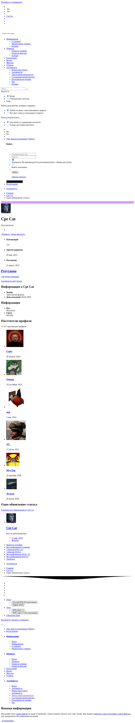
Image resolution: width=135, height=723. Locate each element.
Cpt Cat (11, 528)
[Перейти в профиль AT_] (16, 439)
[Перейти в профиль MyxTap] (13, 465)
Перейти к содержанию (11, 2)
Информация (12, 39)
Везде (12, 96)
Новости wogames (14, 545)
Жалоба (15, 540)
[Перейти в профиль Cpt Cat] (11, 522)
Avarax (10, 493)
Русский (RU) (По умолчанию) (25, 602)
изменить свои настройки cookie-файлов (112, 714)
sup (8, 412)
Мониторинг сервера (21, 44)
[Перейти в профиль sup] (16, 407)
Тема (8, 607)
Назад (14, 641)
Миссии (10, 63)
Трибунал (10, 559)
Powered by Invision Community (15, 620)
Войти (15, 172)
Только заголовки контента (22, 125)
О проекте (16, 41)
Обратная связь (13, 615)
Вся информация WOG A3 (18, 554)
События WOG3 (13, 552)
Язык (8, 599)
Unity (9, 351)
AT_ (8, 444)
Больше (15, 46)
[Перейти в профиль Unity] (14, 346)
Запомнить (16, 162)
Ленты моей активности (22, 74)
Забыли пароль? (19, 177)
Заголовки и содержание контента (25, 122)
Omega (10, 379)
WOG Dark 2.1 (18, 610)
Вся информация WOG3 (17, 557)
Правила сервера (19, 51)
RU (8, 9)
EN (8, 12)
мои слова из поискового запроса (26, 113)
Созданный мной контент (23, 77)
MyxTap (11, 470)
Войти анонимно (19, 167)
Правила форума (19, 53)
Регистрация (12, 184)
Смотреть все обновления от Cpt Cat (17, 510)
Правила (10, 48)
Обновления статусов (19, 99)
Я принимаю (7, 721)
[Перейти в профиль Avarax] (11, 488)
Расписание (11, 58)
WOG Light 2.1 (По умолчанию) (25, 613)
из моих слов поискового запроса (28, 110)
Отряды (9, 65)
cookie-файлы (22, 714)
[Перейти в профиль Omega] (13, 374)
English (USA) (18, 605)
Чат (13, 82)
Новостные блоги (20, 70)
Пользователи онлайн (21, 79)
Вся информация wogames (18, 547)
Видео (9, 60)
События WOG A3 (14, 549)
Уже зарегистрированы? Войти (20, 139)
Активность (11, 67)
